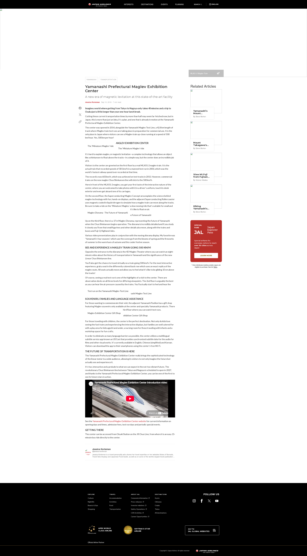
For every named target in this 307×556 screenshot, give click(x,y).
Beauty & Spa (93, 505)
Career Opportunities (139, 516)
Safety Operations (138, 509)
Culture (91, 498)
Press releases (136, 502)
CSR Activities (136, 513)
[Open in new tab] (194, 500)
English (215, 4)
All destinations (161, 513)
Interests (128, 4)
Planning (179, 4)
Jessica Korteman (92, 102)
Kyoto (157, 498)
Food (111, 505)
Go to (199, 530)
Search (197, 4)
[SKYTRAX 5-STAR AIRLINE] (137, 533)
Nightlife (91, 502)
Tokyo (157, 509)
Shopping (91, 509)
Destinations (147, 4)
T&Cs (215, 267)
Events (164, 4)
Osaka (157, 505)
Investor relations (137, 505)
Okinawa (158, 502)
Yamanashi (91, 80)
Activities (113, 502)
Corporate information (139, 498)
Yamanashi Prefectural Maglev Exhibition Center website (119, 421)
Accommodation (115, 498)
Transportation (108, 80)
